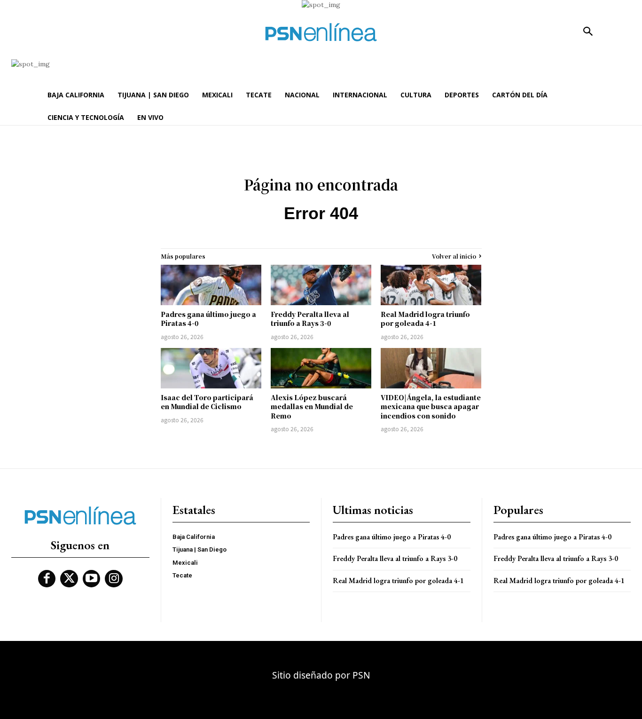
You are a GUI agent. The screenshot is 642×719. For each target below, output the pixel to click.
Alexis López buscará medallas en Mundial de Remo (312, 406)
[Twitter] (69, 579)
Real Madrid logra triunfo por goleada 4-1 (425, 318)
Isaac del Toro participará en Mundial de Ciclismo (207, 402)
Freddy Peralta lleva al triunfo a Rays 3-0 (310, 318)
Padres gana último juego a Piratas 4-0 (208, 318)
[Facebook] (47, 579)
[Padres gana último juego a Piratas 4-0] (211, 285)
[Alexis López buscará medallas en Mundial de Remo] (321, 368)
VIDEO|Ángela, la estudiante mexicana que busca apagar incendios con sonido (431, 406)
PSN (361, 675)
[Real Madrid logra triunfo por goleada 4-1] (431, 285)
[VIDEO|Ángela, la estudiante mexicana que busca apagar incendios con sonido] (431, 368)
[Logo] (321, 32)
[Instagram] (114, 579)
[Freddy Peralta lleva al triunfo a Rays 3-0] (321, 285)
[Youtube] (92, 579)
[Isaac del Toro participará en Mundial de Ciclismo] (211, 368)
